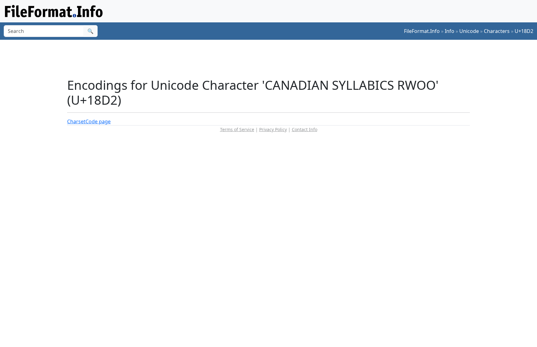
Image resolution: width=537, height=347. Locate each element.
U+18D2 (524, 31)
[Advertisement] (272, 59)
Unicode (469, 31)
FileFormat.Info (422, 31)
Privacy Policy (273, 129)
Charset (76, 121)
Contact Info (304, 129)
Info (449, 31)
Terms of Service (237, 129)
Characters (497, 31)
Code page (98, 121)
